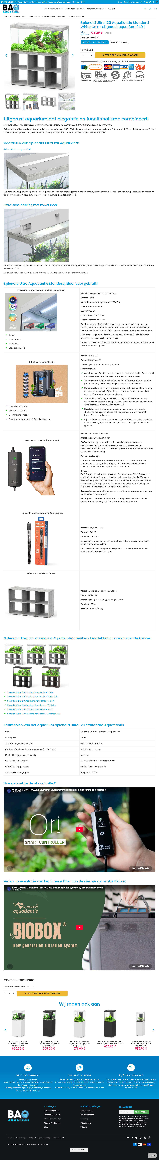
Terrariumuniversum (95, 9)
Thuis (5, 16)
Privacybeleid (58, 1138)
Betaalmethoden (87, 1115)
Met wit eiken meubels (95, 42)
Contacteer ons (87, 1111)
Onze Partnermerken (52, 1119)
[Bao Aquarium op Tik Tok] (157, 2)
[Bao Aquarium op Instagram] (150, 2)
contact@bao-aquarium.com (135, 1126)
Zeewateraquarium (52, 1111)
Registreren (141, 1112)
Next (72, 55)
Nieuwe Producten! (52, 1123)
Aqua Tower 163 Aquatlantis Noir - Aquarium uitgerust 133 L (110, 1042)
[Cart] (155, 8)
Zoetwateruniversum (73, 9)
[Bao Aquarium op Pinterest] (147, 2)
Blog (120, 2)
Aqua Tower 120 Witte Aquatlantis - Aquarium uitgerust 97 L (18, 1043)
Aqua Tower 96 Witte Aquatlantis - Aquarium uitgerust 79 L (141, 1043)
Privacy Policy (139, 1120)
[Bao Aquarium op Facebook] (144, 2)
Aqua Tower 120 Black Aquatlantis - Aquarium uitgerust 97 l (49, 1043)
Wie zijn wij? (86, 1123)
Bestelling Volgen (131, 2)
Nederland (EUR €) (78, 1150)
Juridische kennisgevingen (40, 1138)
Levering (84, 1119)
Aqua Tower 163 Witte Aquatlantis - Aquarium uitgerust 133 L (79, 1043)
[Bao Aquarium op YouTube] (154, 2)
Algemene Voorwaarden (17, 1138)
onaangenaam (119, 42)
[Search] (145, 8)
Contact (111, 9)
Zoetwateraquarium (52, 1115)
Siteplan (84, 1127)
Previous (6, 55)
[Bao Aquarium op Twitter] (141, 2)
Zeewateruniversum (52, 9)
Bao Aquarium (19, 1144)
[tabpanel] (12, 101)
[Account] (150, 8)
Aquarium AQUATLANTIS (18, 16)
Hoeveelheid (87, 50)
